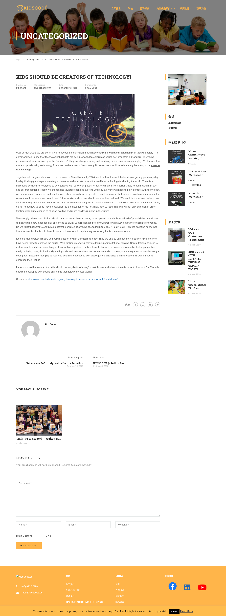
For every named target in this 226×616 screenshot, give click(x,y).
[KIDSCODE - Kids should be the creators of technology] (32, 10)
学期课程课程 (174, 123)
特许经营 (144, 8)
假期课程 (172, 128)
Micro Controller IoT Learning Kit (196, 155)
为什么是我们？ (165, 8)
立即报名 (116, 8)
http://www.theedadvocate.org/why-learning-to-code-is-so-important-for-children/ (73, 279)
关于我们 (70, 584)
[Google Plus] (142, 304)
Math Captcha (24, 535)
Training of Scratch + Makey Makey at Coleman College (39, 438)
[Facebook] (135, 304)
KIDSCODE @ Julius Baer (109, 363)
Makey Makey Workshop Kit (197, 173)
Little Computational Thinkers (197, 285)
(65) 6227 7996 (30, 586)
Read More (186, 611)
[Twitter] (150, 304)
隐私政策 (119, 602)
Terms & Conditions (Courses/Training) (84, 602)
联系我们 (201, 8)
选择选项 (196, 185)
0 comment (91, 88)
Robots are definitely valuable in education (54, 363)
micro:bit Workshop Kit (196, 195)
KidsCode (21, 88)
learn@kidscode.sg (32, 592)
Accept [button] (174, 611)
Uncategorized (42, 88)
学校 (130, 8)
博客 (117, 584)
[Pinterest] (157, 304)
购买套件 (184, 8)
